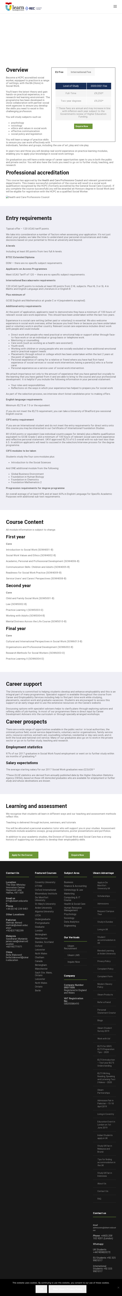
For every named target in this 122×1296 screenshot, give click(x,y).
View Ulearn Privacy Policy (67, 1289)
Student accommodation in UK (106, 940)
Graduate (39, 926)
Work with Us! (103, 1038)
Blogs (100, 1020)
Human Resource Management (73, 909)
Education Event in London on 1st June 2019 (106, 1124)
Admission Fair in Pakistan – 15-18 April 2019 (105, 1103)
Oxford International (45, 889)
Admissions (103, 903)
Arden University (43, 907)
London (39, 930)
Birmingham (41, 934)
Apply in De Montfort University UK (103, 885)
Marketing (69, 893)
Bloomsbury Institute (46, 893)
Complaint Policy (105, 969)
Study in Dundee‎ (105, 922)
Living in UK (102, 929)
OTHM (38, 886)
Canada (39, 961)
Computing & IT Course (72, 899)
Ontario (39, 986)
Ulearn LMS (74, 955)
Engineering (70, 925)
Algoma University (44, 911)
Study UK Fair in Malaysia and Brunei (104, 1149)
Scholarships (103, 896)
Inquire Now (74, 962)
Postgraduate (42, 923)
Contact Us (102, 1191)
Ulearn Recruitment (70, 947)
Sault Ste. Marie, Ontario (43, 974)
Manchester (41, 938)
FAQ (99, 1199)
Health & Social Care (74, 903)
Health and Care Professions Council (62, 180)
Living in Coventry (105, 1114)
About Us (101, 1183)
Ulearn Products (105, 994)
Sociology (69, 918)
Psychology (70, 914)
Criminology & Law (73, 889)
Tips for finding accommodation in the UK (106, 1162)
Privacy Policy (104, 961)
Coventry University (45, 882)
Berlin (38, 990)
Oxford (38, 946)
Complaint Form (105, 976)
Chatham (39, 957)
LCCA (38, 915)
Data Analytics (71, 921)
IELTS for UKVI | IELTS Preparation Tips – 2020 (105, 1049)
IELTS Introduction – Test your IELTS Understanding (106, 1063)
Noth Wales (41, 953)
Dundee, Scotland (44, 942)
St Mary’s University (45, 903)
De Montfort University (41, 899)
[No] (118, 1287)
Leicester (40, 949)
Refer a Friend (104, 1002)
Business (68, 882)
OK (41, 1289)
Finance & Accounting (75, 886)
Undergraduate (42, 919)
